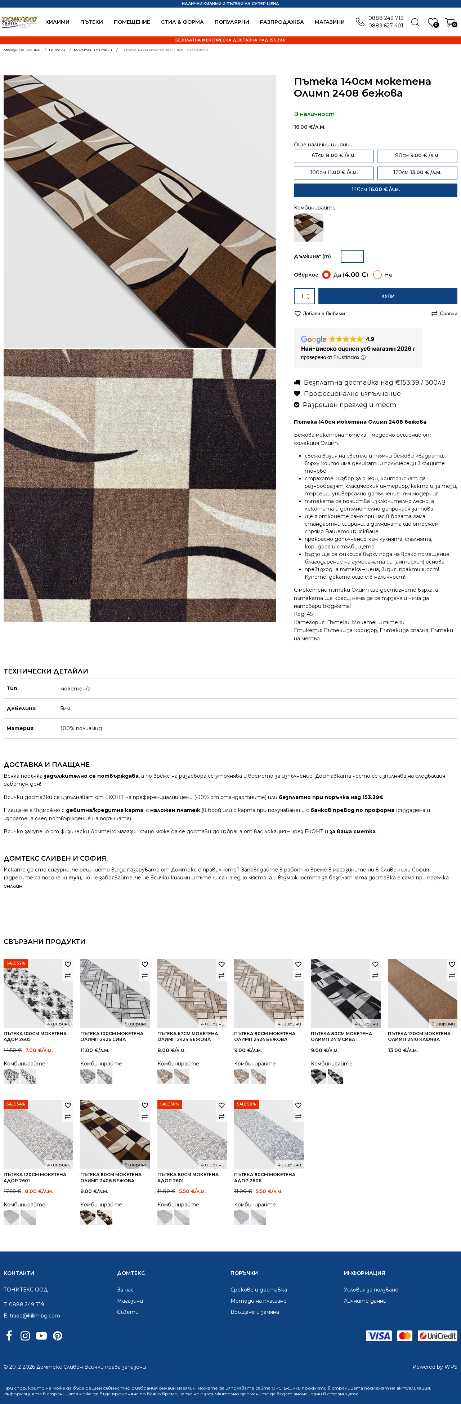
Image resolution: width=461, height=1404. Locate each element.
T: (6, 1304)
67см (333, 155)
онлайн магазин (177, 1388)
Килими (57, 22)
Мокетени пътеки (378, 622)
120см (417, 172)
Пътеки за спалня (404, 630)
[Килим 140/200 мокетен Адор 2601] (11, 1217)
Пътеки (91, 22)
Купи (388, 296)
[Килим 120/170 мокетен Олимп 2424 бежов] (165, 1076)
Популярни (232, 22)
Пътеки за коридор (350, 630)
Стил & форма (182, 22)
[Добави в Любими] (67, 964)
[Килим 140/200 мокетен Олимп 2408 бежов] (308, 227)
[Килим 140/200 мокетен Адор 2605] (11, 1076)
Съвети (128, 1312)
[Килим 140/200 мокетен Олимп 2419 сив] (318, 1076)
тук (74, 877)
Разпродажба (282, 22)
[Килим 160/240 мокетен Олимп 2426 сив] (87, 1076)
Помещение (132, 22)
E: (6, 1315)
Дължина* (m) (312, 256)
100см (334, 172)
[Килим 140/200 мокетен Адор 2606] (241, 1217)
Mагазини (330, 22)
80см (417, 155)
